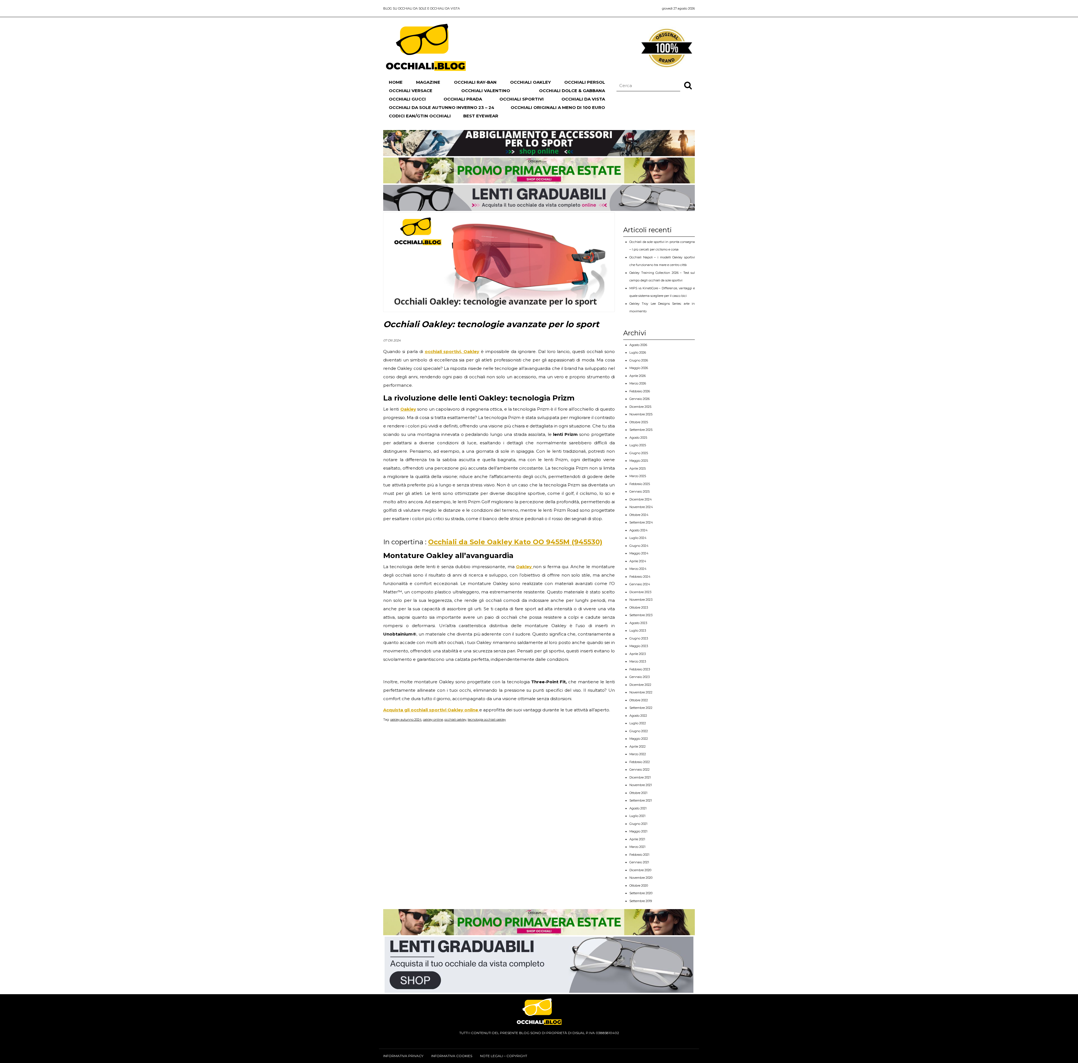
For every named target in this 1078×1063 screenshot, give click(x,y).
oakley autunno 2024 (406, 719)
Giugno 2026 (638, 360)
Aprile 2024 (637, 561)
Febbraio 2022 (639, 762)
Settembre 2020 (640, 893)
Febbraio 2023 (639, 669)
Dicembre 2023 (640, 592)
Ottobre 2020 (638, 885)
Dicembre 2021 (640, 777)
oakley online (433, 719)
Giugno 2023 (638, 638)
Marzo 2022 (637, 754)
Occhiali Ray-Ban (475, 82)
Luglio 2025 (637, 445)
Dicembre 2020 (640, 870)
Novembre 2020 (640, 878)
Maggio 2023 (638, 646)
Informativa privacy (403, 1056)
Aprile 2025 (637, 468)
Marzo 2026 (637, 383)
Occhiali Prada (463, 99)
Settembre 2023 (640, 615)
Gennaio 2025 (639, 491)
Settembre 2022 (640, 708)
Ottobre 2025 (638, 422)
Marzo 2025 (637, 476)
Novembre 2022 (640, 692)
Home (396, 82)
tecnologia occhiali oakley (487, 719)
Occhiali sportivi (521, 99)
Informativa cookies (451, 1056)
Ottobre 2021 (638, 793)
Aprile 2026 (637, 376)
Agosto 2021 (638, 808)
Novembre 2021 (640, 785)
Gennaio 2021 (639, 862)
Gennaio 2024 (639, 584)
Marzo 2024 (638, 569)
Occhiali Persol (584, 82)
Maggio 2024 (638, 553)
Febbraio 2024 (639, 577)
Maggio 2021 (638, 831)
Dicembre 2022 (640, 685)
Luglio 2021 (637, 816)
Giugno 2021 (638, 824)
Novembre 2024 (641, 507)
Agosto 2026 (638, 345)
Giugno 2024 (638, 546)
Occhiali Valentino (485, 90)
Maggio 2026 (638, 368)
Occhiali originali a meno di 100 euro (558, 107)
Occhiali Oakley (530, 82)
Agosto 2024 (638, 530)
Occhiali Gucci (407, 99)
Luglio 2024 (638, 538)
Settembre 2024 (641, 522)
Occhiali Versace (410, 90)
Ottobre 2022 (638, 700)
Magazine (428, 82)
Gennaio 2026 (639, 399)
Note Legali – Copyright (503, 1056)
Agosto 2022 (638, 716)
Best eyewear (480, 116)
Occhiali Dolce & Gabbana (572, 90)
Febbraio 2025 (639, 484)
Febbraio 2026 (639, 391)
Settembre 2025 (640, 430)
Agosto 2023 (638, 623)
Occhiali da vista (583, 99)
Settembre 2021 (640, 800)
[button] (688, 85)
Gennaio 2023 (639, 677)
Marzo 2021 (637, 847)
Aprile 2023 (637, 654)
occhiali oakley (455, 719)
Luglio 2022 (637, 723)
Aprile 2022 (637, 746)
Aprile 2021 (637, 839)
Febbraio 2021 (639, 855)
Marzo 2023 (637, 661)
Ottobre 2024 (638, 515)
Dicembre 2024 (640, 499)
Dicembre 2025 (640, 407)
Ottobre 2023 (638, 607)
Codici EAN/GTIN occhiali (420, 116)
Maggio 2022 (638, 739)
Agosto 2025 (638, 438)
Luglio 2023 (637, 630)
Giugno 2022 (638, 731)
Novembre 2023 (640, 600)
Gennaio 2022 (639, 769)
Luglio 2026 (637, 352)
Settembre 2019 (640, 901)
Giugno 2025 (638, 453)
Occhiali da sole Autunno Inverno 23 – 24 (441, 107)
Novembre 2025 (640, 414)
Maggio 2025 (638, 461)
